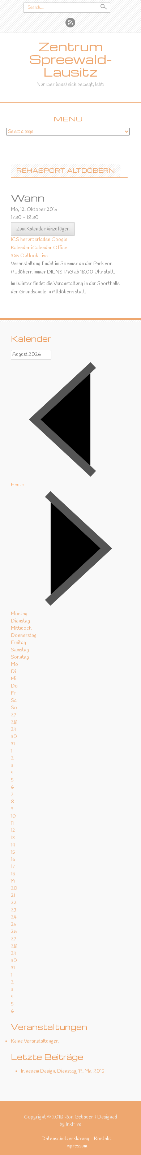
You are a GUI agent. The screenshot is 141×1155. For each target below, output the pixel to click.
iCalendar (41, 248)
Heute (17, 485)
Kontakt (102, 1138)
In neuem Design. (38, 1071)
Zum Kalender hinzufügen (42, 229)
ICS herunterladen (30, 239)
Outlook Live (34, 256)
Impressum (76, 1146)
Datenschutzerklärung (65, 1138)
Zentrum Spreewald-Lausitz (70, 59)
